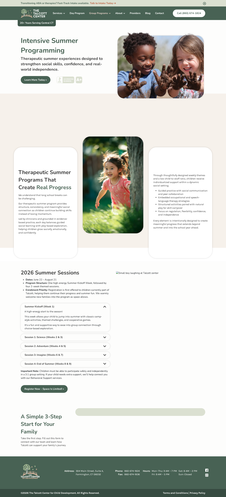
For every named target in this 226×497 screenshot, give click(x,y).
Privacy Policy (197, 492)
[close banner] (204, 3)
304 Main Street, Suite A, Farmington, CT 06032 (89, 472)
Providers (135, 13)
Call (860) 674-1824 (189, 13)
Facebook (206, 470)
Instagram (206, 475)
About (118, 13)
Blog (148, 13)
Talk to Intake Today (101, 3)
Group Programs (98, 13)
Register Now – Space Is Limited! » (44, 389)
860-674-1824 (132, 470)
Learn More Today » (35, 80)
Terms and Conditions (175, 492)
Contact (159, 13)
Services (57, 13)
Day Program (77, 13)
